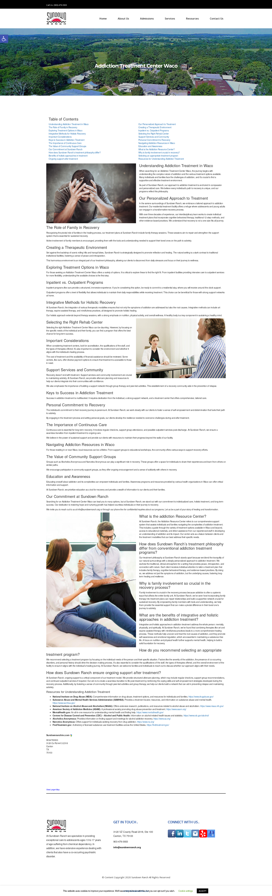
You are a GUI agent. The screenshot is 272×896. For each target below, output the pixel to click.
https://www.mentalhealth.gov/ (150, 712)
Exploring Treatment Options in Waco (65, 130)
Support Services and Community (153, 136)
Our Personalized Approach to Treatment (157, 124)
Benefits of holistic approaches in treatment (68, 155)
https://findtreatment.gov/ (158, 724)
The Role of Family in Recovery (63, 127)
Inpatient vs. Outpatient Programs (153, 130)
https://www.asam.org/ (176, 709)
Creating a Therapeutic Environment (154, 127)
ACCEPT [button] (202, 890)
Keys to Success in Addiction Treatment (66, 139)
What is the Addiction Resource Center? (156, 149)
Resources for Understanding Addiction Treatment (161, 158)
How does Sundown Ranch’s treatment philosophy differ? (75, 152)
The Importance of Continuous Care (65, 143)
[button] (4, 39)
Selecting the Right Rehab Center (153, 133)
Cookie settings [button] (185, 890)
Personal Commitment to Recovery (154, 139)
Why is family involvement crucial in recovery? (159, 152)
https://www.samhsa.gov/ (64, 702)
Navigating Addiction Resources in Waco (156, 143)
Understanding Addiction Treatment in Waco (68, 124)
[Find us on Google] (71, 735)
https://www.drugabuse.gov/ (200, 696)
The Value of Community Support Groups (67, 146)
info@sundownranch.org (127, 847)
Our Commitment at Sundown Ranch (65, 149)
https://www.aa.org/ (162, 718)
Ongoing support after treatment (63, 158)
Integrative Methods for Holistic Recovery (67, 133)
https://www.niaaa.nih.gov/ (212, 706)
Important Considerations (60, 136)
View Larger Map (53, 789)
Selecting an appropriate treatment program (158, 155)
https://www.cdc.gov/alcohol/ (196, 715)
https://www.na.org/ (145, 721)
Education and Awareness (150, 146)
